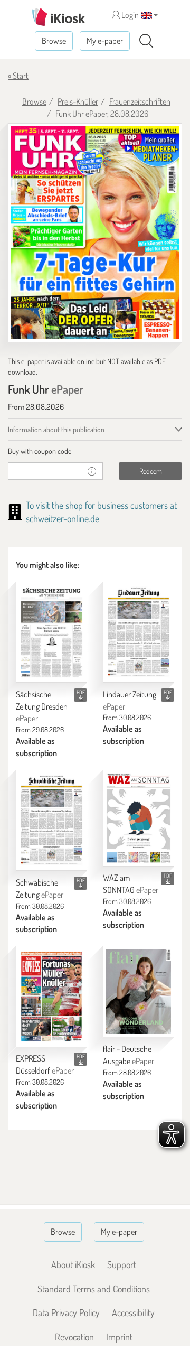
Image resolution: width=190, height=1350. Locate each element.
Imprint (119, 1337)
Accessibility (133, 1312)
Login (129, 15)
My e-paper (105, 40)
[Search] (146, 41)
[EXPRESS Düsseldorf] (51, 996)
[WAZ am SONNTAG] (138, 818)
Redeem (150, 471)
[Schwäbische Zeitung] (51, 820)
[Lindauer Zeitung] (138, 632)
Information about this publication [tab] (56, 429)
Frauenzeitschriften (139, 101)
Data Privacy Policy (66, 1312)
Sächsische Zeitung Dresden (42, 706)
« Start (18, 75)
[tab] (95, 451)
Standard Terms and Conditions (93, 1289)
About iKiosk (73, 1264)
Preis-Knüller (78, 101)
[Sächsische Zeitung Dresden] (51, 632)
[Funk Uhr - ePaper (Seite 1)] (95, 232)
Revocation (74, 1337)
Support (121, 1264)
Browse (54, 40)
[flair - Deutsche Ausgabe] (138, 991)
